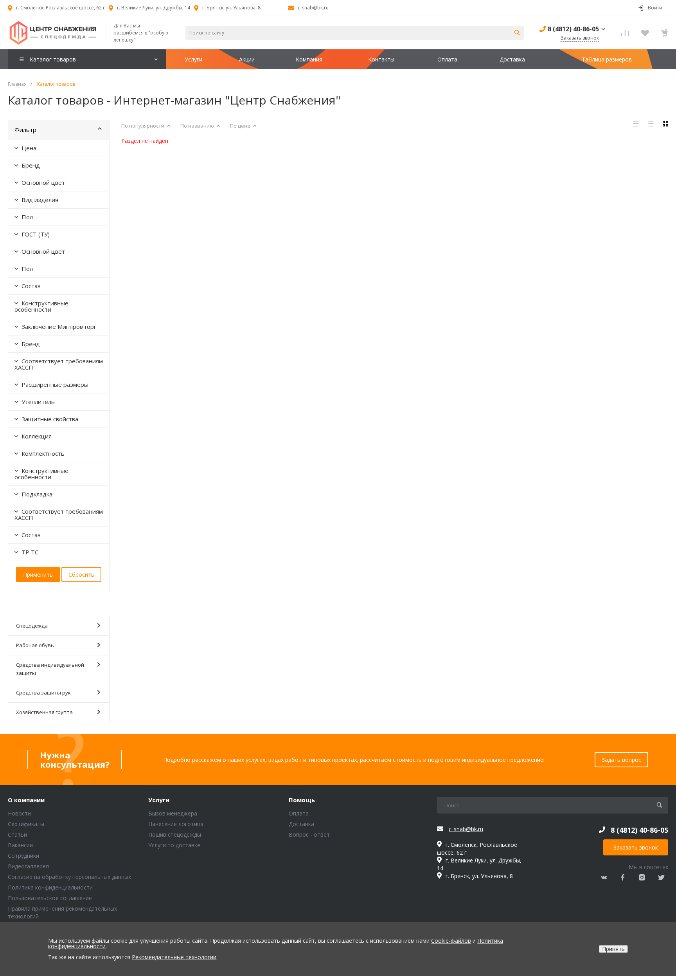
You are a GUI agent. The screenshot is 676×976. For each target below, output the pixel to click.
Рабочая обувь (35, 645)
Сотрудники (23, 855)
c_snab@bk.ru (313, 7)
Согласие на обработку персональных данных (69, 876)
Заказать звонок (635, 847)
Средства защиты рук (43, 692)
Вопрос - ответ (309, 834)
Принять (613, 949)
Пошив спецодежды (174, 834)
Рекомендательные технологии (174, 957)
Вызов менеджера (172, 813)
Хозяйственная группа (44, 712)
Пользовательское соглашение (50, 898)
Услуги (158, 800)
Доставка (301, 824)
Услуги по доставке (174, 845)
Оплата (299, 813)
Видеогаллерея (28, 866)
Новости (19, 813)
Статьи (17, 834)
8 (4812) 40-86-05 (573, 29)
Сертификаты (26, 824)
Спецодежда (32, 625)
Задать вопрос (621, 759)
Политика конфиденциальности (50, 887)
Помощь (302, 800)
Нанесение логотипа (175, 824)
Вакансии (20, 845)
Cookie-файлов (451, 940)
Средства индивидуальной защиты (50, 669)
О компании (26, 800)
